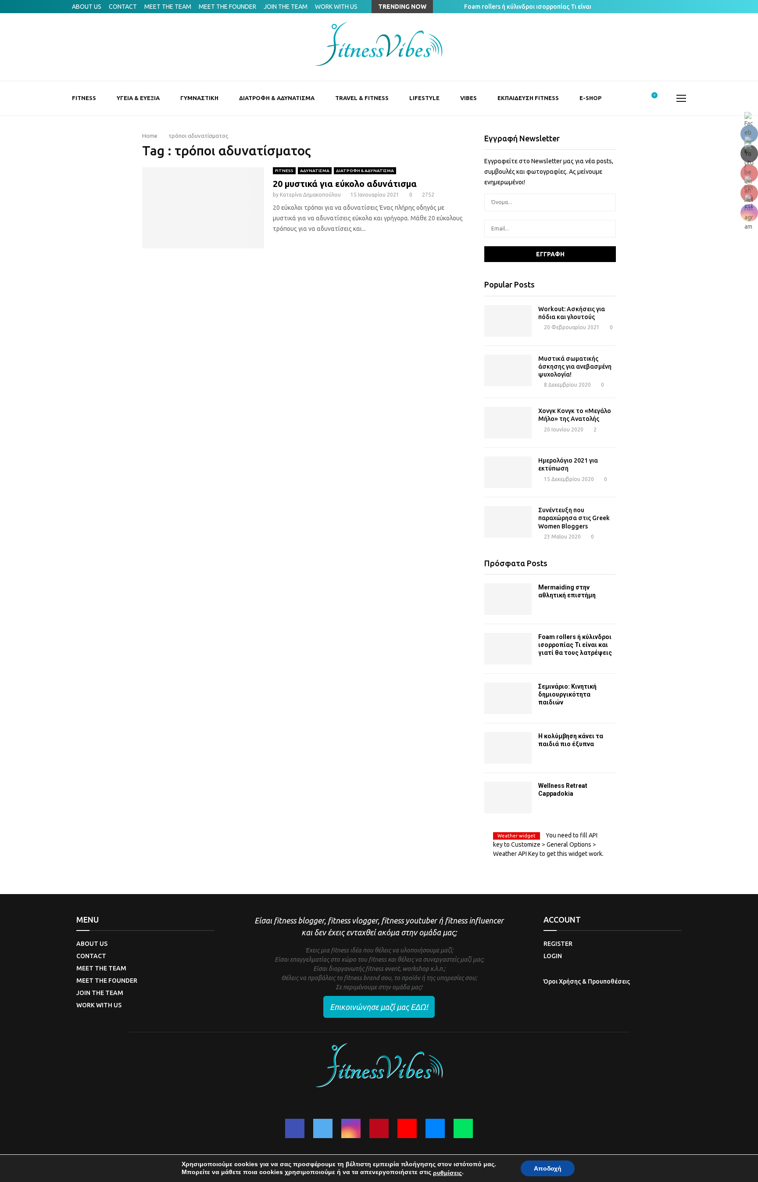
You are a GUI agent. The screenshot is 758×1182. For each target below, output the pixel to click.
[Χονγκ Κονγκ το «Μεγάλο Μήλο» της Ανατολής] (508, 422)
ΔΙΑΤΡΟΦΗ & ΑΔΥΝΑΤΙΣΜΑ (277, 98)
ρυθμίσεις (447, 1172)
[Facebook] (294, 1128)
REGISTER (557, 943)
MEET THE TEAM (167, 6)
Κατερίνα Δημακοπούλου (310, 195)
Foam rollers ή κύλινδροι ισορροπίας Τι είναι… (537, 6)
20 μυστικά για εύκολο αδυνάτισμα (345, 184)
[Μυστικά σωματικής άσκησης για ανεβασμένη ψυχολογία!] (508, 370)
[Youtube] (407, 1128)
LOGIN (552, 955)
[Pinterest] (379, 1128)
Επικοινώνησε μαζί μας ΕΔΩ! (379, 1006)
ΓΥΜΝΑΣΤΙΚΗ (199, 98)
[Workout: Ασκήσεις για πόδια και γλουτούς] (508, 321)
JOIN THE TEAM (285, 6)
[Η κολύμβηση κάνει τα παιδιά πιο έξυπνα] (508, 748)
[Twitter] (323, 1128)
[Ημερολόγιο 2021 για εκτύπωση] (508, 472)
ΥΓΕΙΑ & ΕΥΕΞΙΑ (138, 98)
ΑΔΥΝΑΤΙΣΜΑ (314, 170)
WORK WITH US (336, 6)
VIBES (468, 98)
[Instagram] (351, 1128)
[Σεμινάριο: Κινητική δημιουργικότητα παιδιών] (508, 698)
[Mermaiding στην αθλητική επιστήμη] (508, 599)
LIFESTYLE (424, 98)
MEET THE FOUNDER (227, 6)
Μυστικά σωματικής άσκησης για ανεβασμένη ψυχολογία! (574, 366)
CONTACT (123, 6)
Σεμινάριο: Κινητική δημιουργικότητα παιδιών (567, 694)
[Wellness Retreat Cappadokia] (508, 797)
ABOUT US (86, 6)
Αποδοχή (547, 1168)
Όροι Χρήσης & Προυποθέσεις (586, 981)
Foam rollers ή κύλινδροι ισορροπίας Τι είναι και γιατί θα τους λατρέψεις (575, 644)
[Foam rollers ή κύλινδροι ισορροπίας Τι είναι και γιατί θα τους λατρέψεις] (508, 649)
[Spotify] (463, 1128)
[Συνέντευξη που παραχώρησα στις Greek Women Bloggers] (508, 522)
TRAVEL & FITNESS (362, 98)
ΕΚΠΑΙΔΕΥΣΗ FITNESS (528, 98)
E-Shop (590, 98)
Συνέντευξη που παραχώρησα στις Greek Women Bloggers (574, 518)
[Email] (435, 1128)
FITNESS (84, 98)
